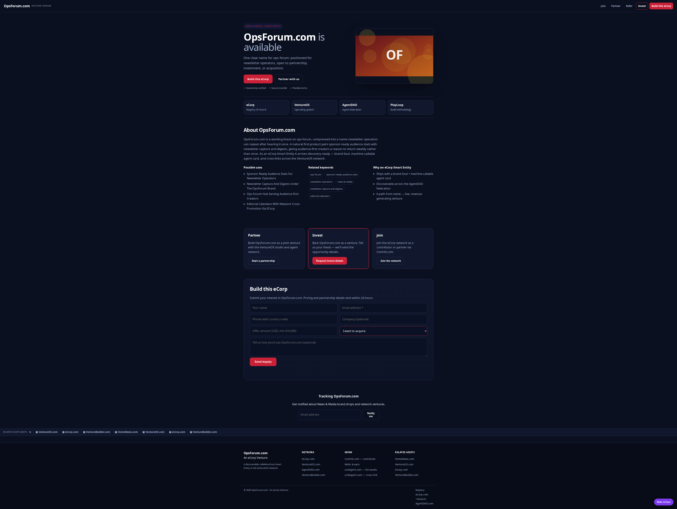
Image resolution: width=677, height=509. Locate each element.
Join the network (390, 260)
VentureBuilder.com (313, 475)
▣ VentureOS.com (43, 432)
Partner (615, 6)
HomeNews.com (404, 459)
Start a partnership (263, 260)
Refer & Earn (664, 502)
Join (603, 6)
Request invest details (329, 260)
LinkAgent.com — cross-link (361, 475)
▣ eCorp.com (66, 432)
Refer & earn (352, 464)
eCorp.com (308, 459)
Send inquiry (263, 361)
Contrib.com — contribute (360, 459)
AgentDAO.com (311, 469)
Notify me (371, 415)
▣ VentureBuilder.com (92, 432)
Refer (629, 6)
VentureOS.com (311, 464)
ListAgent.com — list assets (361, 469)
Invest (642, 6)
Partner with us (288, 79)
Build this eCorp (661, 6)
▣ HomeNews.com (122, 432)
